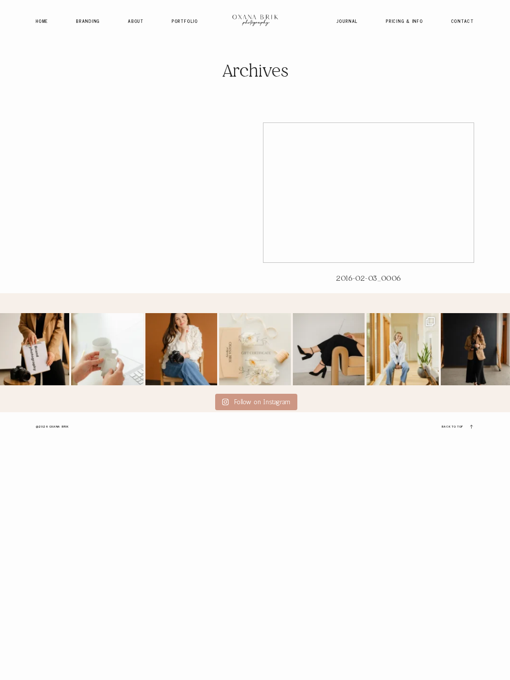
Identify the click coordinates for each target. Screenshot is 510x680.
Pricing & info (404, 20)
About (136, 20)
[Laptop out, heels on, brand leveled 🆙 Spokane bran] (329, 349)
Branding (88, 20)
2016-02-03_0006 (368, 207)
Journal (347, 20)
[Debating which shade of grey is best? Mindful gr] (107, 349)
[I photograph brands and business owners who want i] (181, 349)
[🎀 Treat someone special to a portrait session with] (255, 349)
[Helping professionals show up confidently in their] (402, 349)
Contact (462, 20)
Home (42, 20)
